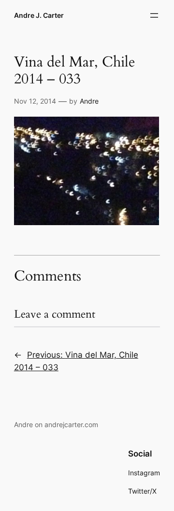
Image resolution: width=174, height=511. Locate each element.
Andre (89, 101)
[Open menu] (154, 15)
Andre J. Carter (39, 15)
